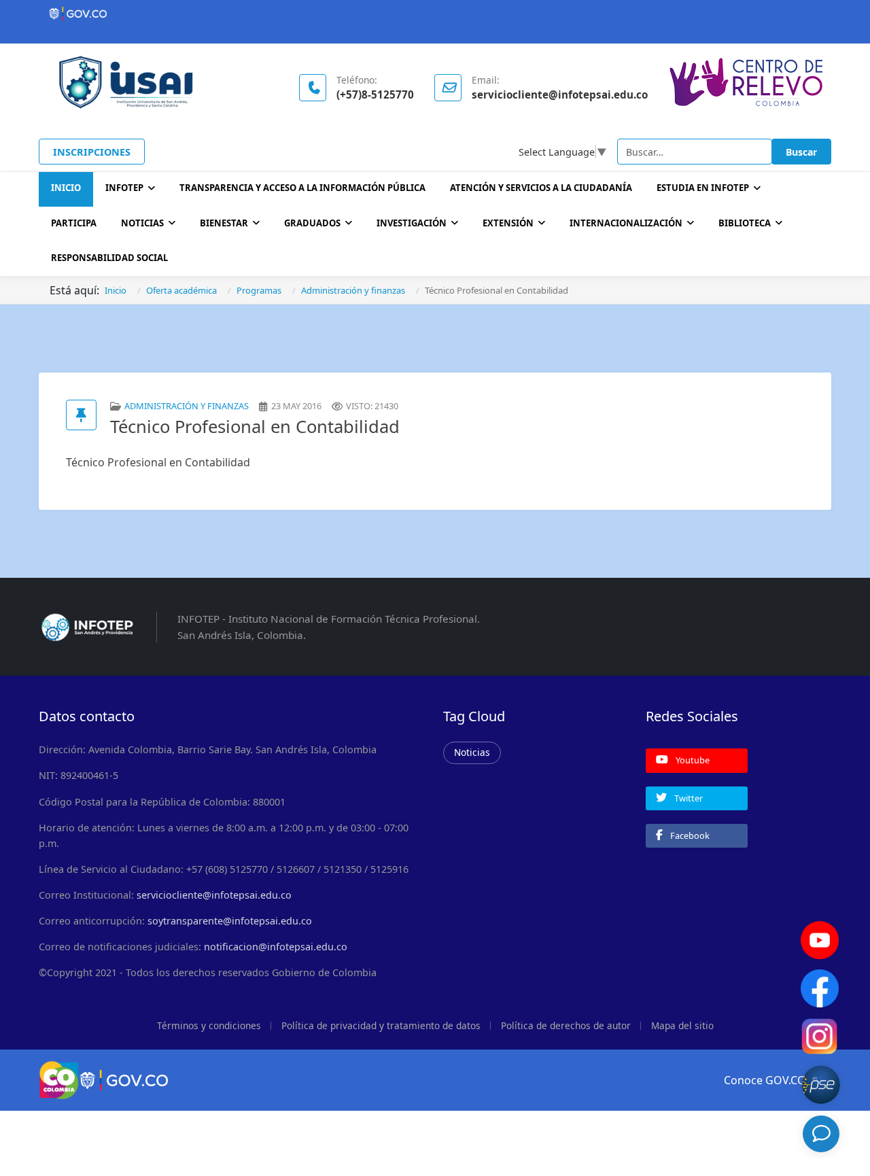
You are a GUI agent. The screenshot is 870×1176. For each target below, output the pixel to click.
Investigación (412, 223)
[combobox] (694, 152)
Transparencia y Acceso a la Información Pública (302, 187)
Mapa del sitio (682, 1025)
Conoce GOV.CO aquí (777, 1080)
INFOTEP (124, 187)
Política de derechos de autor (566, 1025)
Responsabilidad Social (109, 258)
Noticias (142, 223)
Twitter (687, 798)
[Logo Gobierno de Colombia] (435, 13)
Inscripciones (91, 151)
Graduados (312, 223)
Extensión (508, 223)
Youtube (692, 760)
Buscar (801, 151)
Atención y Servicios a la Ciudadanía (541, 187)
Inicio (66, 187)
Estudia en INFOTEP (703, 187)
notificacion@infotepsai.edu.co (275, 946)
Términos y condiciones (209, 1025)
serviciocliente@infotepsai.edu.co (214, 894)
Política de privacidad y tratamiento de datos (381, 1025)
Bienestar (224, 223)
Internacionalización (626, 223)
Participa (74, 223)
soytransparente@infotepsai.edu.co (229, 920)
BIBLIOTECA (744, 223)
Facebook (689, 835)
